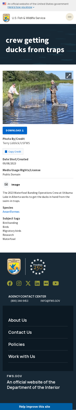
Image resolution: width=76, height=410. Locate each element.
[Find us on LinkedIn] (38, 283)
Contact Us (20, 332)
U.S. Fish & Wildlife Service (28, 18)
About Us (17, 320)
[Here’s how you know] (38, 5)
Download (14, 130)
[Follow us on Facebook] (11, 283)
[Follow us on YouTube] (56, 283)
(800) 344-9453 (19, 300)
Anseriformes (11, 212)
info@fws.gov (50, 300)
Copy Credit (14, 151)
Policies (16, 344)
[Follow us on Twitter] (29, 283)
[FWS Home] (6, 18)
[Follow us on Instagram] (20, 283)
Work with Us (21, 356)
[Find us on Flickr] (47, 283)
